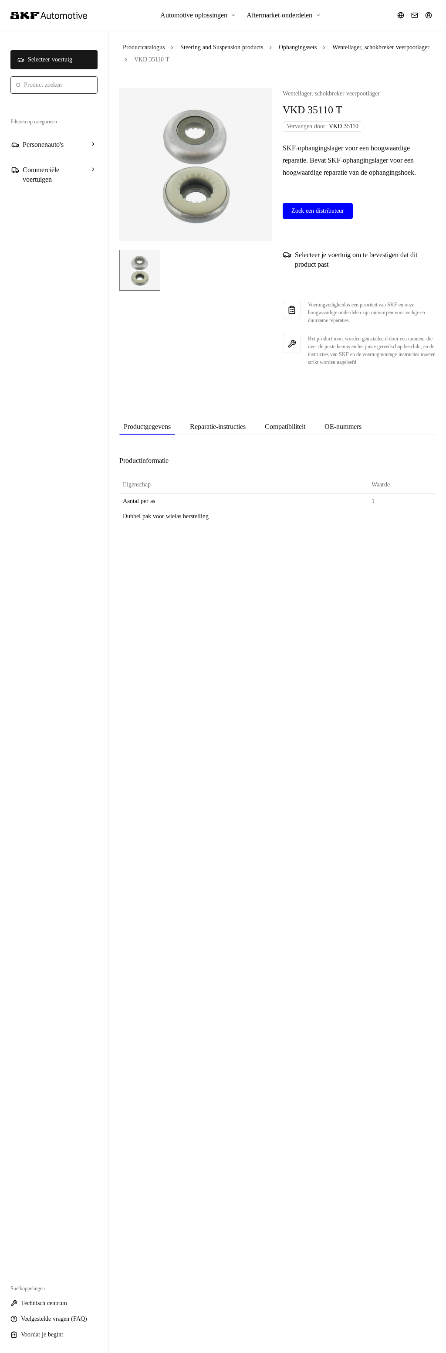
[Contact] (415, 15)
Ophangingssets (298, 47)
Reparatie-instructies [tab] (218, 426)
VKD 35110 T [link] (151, 59)
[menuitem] (198, 15)
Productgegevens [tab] (147, 426)
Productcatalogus (144, 47)
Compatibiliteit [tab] (285, 426)
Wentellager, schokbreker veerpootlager (380, 47)
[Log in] (429, 15)
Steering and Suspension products (221, 47)
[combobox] (54, 85)
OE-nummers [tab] (343, 426)
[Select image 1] (139, 270)
